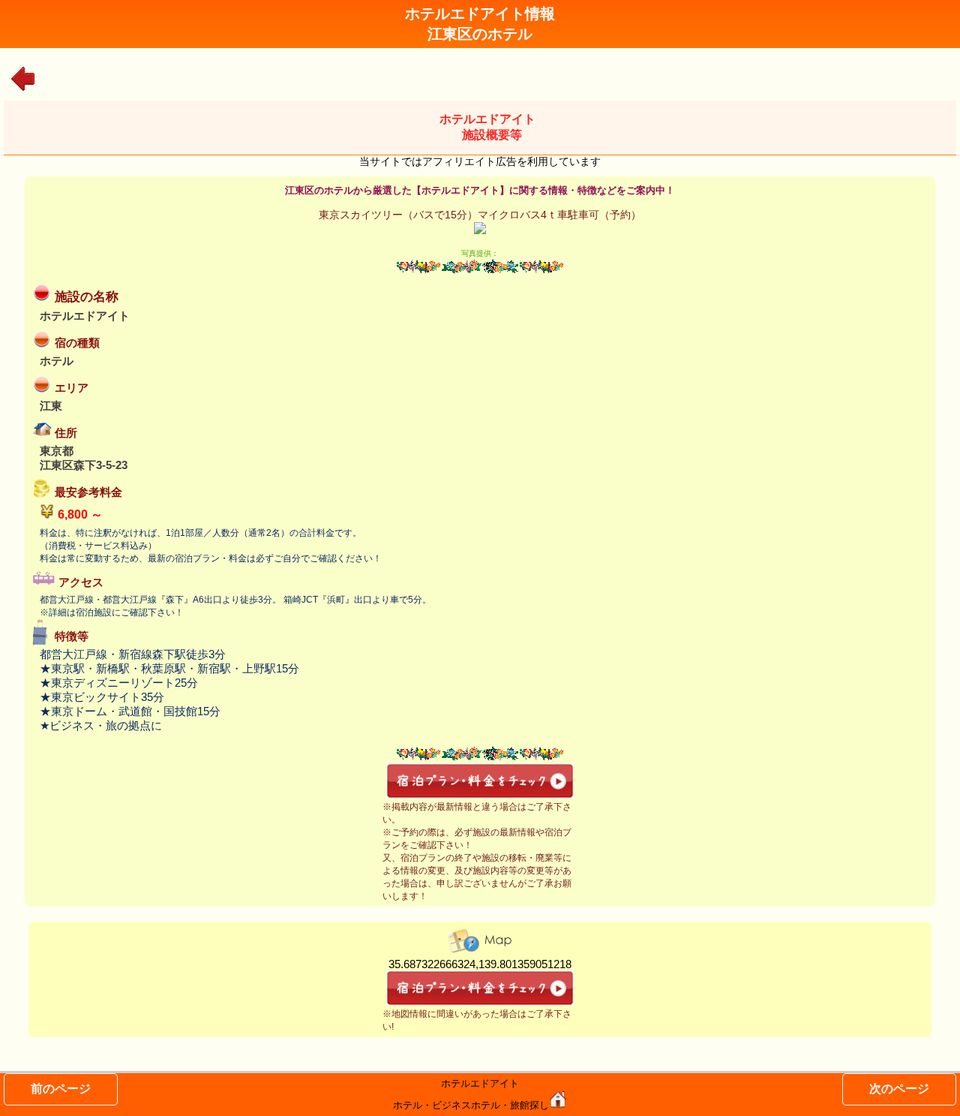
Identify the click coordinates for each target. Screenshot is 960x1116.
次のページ (899, 1088)
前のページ (61, 1088)
